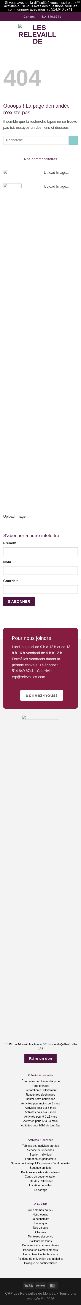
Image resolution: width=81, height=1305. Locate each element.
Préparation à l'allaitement (40, 1090)
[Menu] (6, 33)
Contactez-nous (48, 1254)
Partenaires (30, 1250)
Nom (7, 562)
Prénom (9, 543)
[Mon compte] (68, 34)
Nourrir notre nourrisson (40, 1099)
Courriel (10, 581)
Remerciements (48, 1250)
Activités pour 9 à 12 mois (40, 1116)
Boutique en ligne (40, 1167)
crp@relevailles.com (28, 677)
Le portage (40, 1190)
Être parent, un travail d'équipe (41, 1081)
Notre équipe (40, 1214)
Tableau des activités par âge (40, 1145)
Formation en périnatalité (40, 1159)
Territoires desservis (40, 1236)
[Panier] (75, 34)
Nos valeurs (40, 1227)
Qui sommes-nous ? (40, 1210)
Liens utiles (30, 1254)
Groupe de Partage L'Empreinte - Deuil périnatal (40, 1163)
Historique (40, 1223)
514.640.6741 (22, 671)
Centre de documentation (40, 1176)
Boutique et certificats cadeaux (40, 1172)
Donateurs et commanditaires (40, 1245)
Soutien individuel (41, 1154)
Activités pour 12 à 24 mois (40, 1121)
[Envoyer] (73, 140)
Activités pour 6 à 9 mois (40, 1112)
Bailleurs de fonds (40, 1241)
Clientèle (40, 1232)
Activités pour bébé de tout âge (40, 1125)
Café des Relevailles (40, 1181)
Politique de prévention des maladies (40, 1258)
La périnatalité (40, 1218)
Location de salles (40, 1185)
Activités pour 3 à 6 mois (40, 1107)
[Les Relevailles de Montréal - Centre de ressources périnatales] (37, 34)
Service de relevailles (40, 1150)
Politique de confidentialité (40, 1263)
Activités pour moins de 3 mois (40, 1103)
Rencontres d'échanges (40, 1094)
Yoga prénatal (40, 1085)
